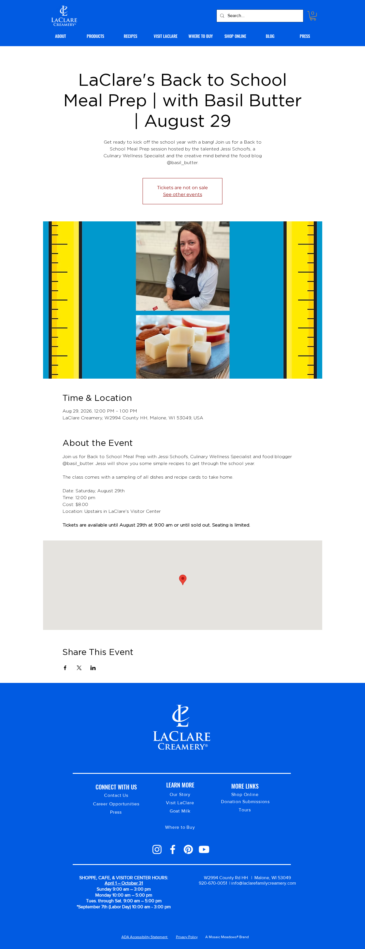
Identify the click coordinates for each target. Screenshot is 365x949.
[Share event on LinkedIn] (93, 668)
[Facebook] (173, 849)
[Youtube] (204, 849)
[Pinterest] (188, 849)
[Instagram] (157, 849)
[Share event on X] (79, 668)
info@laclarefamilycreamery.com (263, 883)
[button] (313, 16)
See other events (182, 194)
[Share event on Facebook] (65, 668)
